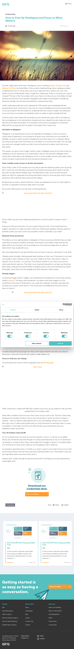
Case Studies (29, 611)
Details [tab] (37, 309)
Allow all (60, 343)
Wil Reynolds (48, 363)
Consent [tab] (13, 309)
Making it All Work (9, 88)
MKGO (50, 618)
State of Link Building (55, 607)
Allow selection (37, 343)
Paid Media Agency (7, 611)
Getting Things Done (57, 85)
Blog (26, 614)
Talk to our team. (55, 586)
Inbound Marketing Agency (10, 618)
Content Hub (29, 621)
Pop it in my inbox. (32, 494)
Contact (27, 625)
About (27, 607)
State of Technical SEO (55, 611)
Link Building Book (54, 614)
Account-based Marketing (9, 621)
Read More (10, 562)
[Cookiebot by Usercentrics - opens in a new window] (64, 304)
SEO (3, 607)
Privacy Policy (53, 621)
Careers (27, 618)
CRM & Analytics (7, 614)
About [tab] (61, 309)
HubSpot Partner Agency (9, 625)
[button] (68, 4)
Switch (11, 280)
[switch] (28, 336)
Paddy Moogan (64, 26)
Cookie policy (53, 625)
